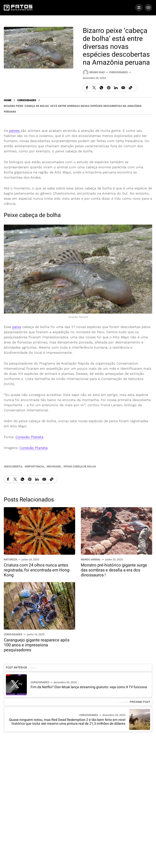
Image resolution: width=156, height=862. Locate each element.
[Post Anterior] (16, 684)
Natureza (10, 560)
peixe (16, 327)
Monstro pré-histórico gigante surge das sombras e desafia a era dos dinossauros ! (114, 570)
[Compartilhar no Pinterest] (108, 87)
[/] (139, 7)
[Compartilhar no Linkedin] (115, 87)
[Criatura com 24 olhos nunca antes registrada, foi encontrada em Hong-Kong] (39, 531)
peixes (15, 131)
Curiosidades (118, 72)
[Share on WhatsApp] (101, 87)
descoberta (13, 467)
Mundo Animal (91, 560)
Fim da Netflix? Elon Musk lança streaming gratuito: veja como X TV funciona (89, 687)
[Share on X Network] (94, 87)
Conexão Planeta (29, 437)
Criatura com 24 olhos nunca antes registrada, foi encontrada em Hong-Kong (37, 570)
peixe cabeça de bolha (80, 467)
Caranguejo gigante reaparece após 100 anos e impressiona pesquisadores (36, 645)
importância (35, 467)
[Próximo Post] (139, 719)
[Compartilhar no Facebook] (87, 87)
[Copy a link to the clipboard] (130, 87)
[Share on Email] (123, 87)
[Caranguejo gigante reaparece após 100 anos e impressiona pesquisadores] (39, 606)
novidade (54, 467)
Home (7, 100)
